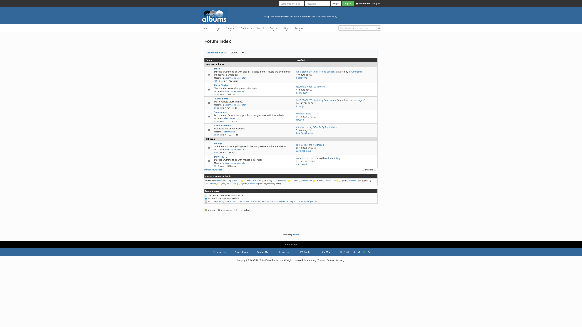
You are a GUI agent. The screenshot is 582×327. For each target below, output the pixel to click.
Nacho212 (236, 180)
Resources (283, 252)
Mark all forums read (213, 169)
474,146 (217, 81)
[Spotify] (362, 252)
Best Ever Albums (215, 64)
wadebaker (253, 183)
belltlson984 (272, 201)
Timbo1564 (231, 183)
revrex (263, 201)
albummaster (230, 78)
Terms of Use (220, 252)
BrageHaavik (330, 180)
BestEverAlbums (304, 133)
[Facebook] (357, 252)
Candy (233, 201)
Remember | (365, 3)
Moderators (242, 78)
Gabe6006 (305, 201)
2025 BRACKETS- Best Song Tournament (316, 100)
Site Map (326, 252)
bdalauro (282, 201)
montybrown (224, 201)
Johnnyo (300, 106)
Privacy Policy (241, 252)
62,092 (216, 153)
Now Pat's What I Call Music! (310, 86)
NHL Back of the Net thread (310, 144)
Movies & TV (220, 156)
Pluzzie (249, 201)
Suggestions (220, 112)
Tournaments (221, 98)
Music (217, 68)
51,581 (216, 135)
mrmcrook (218, 180)
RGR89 (297, 201)
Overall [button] (260, 28)
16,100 (216, 121)
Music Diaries (221, 85)
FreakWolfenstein (280, 180)
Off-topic (210, 138)
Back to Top (291, 244)
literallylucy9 (210, 183)
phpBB (295, 234)
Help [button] (217, 28)
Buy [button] (286, 28)
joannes (313, 201)
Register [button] (348, 3)
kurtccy (290, 201)
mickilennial (332, 158)
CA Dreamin (302, 164)
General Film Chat (305, 158)
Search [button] (273, 28)
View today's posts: (217, 52)
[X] (368, 252)
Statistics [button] (230, 28)
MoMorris (257, 180)
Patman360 (302, 92)
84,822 (216, 108)
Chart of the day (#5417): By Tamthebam (316, 127)
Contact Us (262, 252)
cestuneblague (356, 100)
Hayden (300, 119)
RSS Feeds (305, 252)
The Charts (246, 28)
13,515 (216, 166)
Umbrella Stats (303, 113)
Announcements (222, 125)
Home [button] (204, 28)
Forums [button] (299, 28)
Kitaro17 (256, 201)
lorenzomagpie (354, 180)
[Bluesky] (352, 252)
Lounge (218, 143)
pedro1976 (301, 77)
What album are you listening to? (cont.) (316, 71)
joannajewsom (306, 180)
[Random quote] (336, 16)
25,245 (216, 94)
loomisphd (240, 201)
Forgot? (376, 3)
